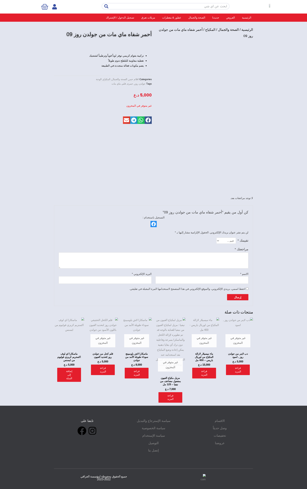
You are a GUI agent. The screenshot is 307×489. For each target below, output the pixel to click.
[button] (148, 120)
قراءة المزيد (238, 370)
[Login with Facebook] (153, 224)
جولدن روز (140, 83)
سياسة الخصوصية (153, 428)
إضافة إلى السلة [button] (69, 375)
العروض (230, 17)
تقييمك (243, 240)
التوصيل (153, 443)
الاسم (244, 273)
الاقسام (220, 421)
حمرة (130, 83)
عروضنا (220, 443)
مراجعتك (241, 249)
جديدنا (215, 17)
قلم (124, 83)
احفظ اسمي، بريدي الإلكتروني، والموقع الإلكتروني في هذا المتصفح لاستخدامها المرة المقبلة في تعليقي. (187, 288)
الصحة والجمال (196, 17)
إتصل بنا (153, 450)
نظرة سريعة (238, 347)
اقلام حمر (134, 79)
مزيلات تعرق (148, 17)
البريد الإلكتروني (142, 273)
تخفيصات (220, 435)
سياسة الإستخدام (153, 435)
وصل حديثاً (220, 428)
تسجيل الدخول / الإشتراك (120, 17)
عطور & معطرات (171, 17)
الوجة (99, 79)
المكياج (210, 30)
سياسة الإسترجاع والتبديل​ (153, 421)
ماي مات (116, 83)
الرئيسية (246, 17)
